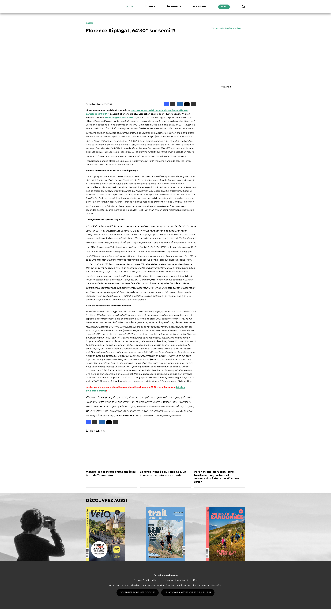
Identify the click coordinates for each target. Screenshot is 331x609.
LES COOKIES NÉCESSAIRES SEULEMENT (187, 592)
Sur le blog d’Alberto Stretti (120, 118)
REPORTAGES (199, 6)
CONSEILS (150, 6)
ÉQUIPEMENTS (174, 6)
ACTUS (129, 6)
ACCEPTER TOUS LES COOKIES (137, 592)
